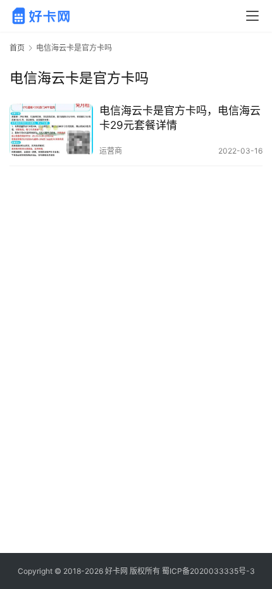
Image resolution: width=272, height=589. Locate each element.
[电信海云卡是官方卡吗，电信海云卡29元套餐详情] (51, 130)
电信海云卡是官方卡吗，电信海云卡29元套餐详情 (180, 117)
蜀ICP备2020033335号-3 (208, 571)
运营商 (110, 150)
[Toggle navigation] (252, 15)
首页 (17, 47)
